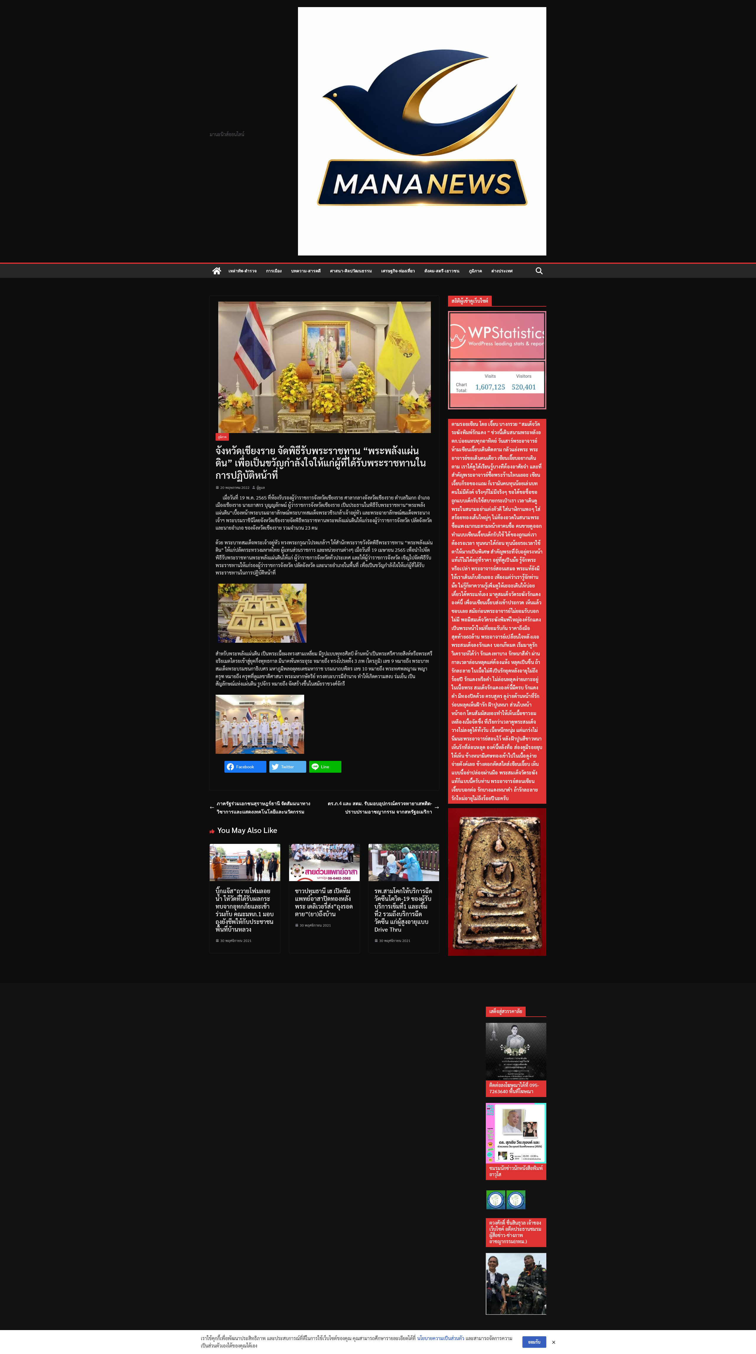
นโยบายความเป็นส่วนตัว (440, 1338)
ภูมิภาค (475, 271)
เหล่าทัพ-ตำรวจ (243, 271)
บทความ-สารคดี (306, 271)
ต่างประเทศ (502, 271)
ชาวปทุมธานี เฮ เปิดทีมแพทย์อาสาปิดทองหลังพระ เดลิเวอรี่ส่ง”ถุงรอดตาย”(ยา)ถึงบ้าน (324, 902)
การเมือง (274, 271)
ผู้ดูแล (261, 487)
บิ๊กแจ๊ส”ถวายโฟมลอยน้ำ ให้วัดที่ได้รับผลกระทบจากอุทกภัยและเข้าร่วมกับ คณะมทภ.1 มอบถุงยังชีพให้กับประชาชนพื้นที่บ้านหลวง (245, 910)
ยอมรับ (534, 1342)
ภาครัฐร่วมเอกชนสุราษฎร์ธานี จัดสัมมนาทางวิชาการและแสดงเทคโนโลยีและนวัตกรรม (263, 807)
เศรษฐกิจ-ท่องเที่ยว (398, 271)
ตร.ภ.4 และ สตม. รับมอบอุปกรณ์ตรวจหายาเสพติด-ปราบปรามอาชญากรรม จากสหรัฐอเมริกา (380, 807)
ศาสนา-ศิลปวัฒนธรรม (351, 271)
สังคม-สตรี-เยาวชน (442, 271)
